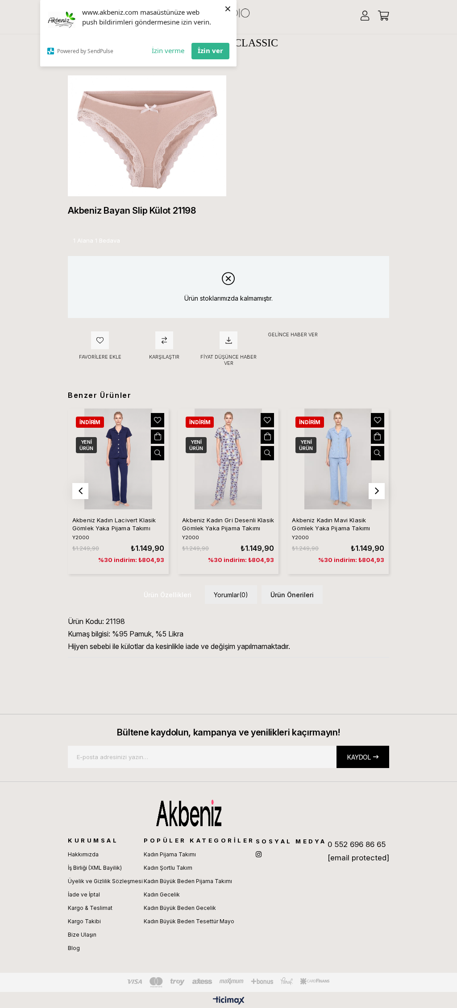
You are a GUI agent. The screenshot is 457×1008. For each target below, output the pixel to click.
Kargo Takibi (84, 921)
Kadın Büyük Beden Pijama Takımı (188, 881)
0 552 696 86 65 (357, 844)
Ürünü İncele (157, 453)
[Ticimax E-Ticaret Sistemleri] (229, 1001)
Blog (74, 948)
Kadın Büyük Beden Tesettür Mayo (189, 921)
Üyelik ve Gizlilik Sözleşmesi (105, 881)
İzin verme (168, 50)
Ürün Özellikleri (167, 595)
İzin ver (210, 50)
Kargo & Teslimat (90, 908)
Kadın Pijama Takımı (170, 854)
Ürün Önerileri (292, 595)
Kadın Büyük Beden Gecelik (180, 908)
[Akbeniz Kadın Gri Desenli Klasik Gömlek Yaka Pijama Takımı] (228, 459)
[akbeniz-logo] (228, 813)
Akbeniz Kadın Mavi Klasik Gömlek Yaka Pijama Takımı (331, 524)
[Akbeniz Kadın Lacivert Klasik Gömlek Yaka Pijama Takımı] (118, 459)
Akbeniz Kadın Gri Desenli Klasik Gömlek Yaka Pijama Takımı (228, 524)
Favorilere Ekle (157, 420)
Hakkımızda (83, 854)
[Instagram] (259, 854)
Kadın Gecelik (162, 894)
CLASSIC (256, 42)
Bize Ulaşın (82, 934)
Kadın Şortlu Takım (168, 867)
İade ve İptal (84, 894)
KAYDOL (359, 757)
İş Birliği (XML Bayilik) (95, 867)
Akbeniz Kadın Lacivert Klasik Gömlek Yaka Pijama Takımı (114, 524)
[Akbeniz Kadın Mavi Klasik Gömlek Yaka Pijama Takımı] (337, 459)
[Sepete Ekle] (157, 436)
